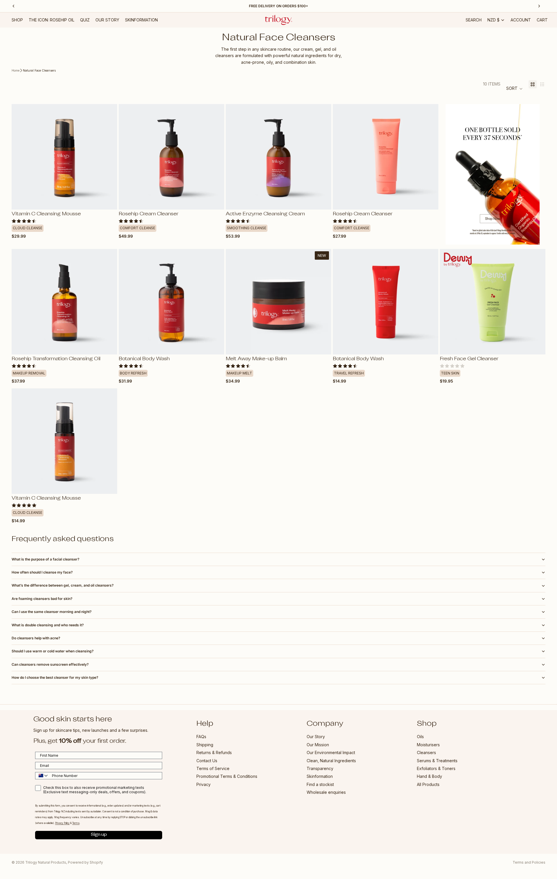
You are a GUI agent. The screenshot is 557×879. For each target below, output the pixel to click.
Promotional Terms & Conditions (226, 776)
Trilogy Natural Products (45, 862)
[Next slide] (108, 156)
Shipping (204, 744)
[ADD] (322, 200)
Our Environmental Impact (331, 752)
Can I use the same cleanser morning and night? (52, 611)
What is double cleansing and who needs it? (48, 625)
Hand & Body (429, 776)
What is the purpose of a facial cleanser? (45, 559)
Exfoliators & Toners (436, 768)
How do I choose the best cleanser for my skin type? (55, 677)
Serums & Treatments (437, 760)
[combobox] (42, 775)
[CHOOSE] (108, 200)
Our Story (316, 736)
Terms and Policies (529, 862)
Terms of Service (212, 768)
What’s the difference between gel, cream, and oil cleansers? (63, 585)
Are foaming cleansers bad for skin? (42, 598)
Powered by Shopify (85, 862)
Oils (420, 736)
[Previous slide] (20, 156)
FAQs (201, 736)
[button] (514, 88)
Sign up (99, 835)
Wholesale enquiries (326, 792)
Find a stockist (320, 784)
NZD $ (493, 19)
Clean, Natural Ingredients (331, 760)
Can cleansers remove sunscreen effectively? (50, 664)
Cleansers (426, 752)
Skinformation (320, 776)
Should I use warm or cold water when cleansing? (53, 651)
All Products (428, 784)
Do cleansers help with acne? (36, 638)
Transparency (320, 768)
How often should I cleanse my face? (42, 572)
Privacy (203, 784)
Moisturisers (428, 744)
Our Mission (318, 744)
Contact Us (206, 760)
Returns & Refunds (214, 752)
